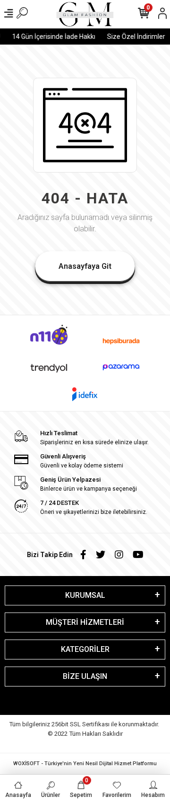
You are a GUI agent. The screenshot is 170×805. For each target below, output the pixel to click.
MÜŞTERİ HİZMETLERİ (85, 622)
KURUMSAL (85, 595)
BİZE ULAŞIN (85, 676)
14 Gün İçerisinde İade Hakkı (52, 36)
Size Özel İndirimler (135, 36)
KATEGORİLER (85, 649)
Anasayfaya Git (85, 266)
